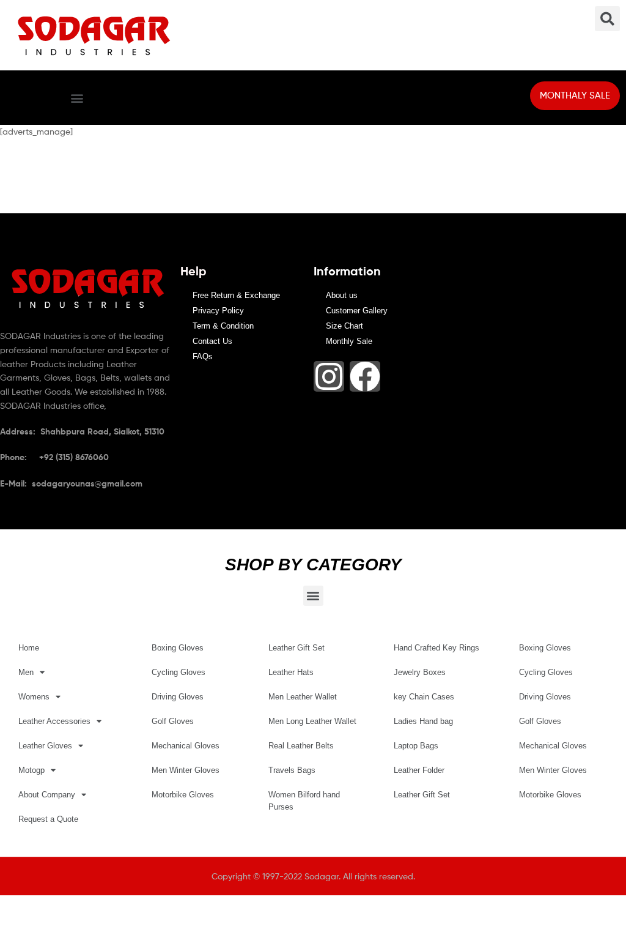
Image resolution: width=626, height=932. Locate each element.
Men (26, 672)
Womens (34, 696)
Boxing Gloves (178, 647)
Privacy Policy (218, 310)
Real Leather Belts (301, 745)
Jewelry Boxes (420, 672)
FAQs (203, 356)
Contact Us (212, 341)
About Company (46, 794)
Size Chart (344, 325)
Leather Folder (419, 770)
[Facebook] (365, 376)
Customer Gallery (357, 310)
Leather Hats (291, 672)
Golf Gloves (173, 721)
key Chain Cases (424, 696)
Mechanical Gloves (185, 745)
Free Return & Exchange (236, 295)
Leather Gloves (45, 745)
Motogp (31, 770)
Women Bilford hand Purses (304, 800)
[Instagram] (329, 376)
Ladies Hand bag (423, 721)
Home (28, 647)
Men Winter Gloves (185, 770)
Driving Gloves (178, 696)
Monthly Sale (349, 341)
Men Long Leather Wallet (312, 721)
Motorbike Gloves (183, 794)
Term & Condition (223, 325)
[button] (77, 98)
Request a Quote (48, 819)
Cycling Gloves (178, 672)
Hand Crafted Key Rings (436, 647)
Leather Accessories (54, 721)
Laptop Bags (416, 745)
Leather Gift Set (296, 647)
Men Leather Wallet (302, 696)
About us (342, 295)
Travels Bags (291, 770)
